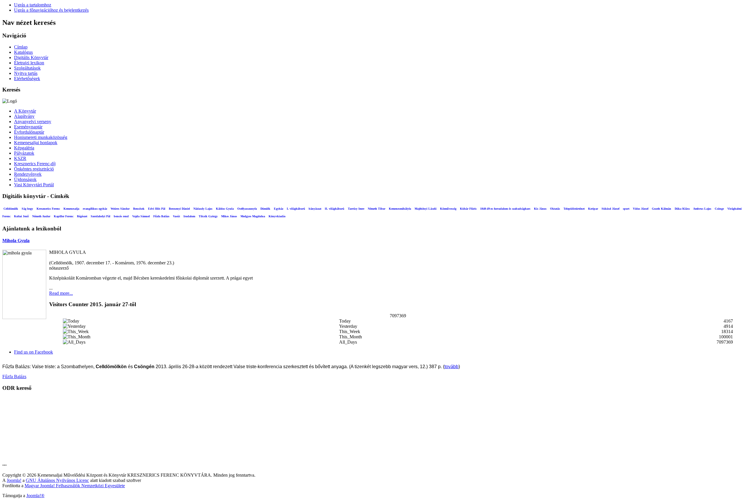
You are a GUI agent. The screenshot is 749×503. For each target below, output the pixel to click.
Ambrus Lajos (702, 208)
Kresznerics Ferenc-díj (35, 163)
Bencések (139, 208)
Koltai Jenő (21, 216)
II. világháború (334, 208)
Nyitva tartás (25, 73)
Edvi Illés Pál (156, 208)
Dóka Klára (682, 208)
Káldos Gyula (225, 208)
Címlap (21, 46)
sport (626, 208)
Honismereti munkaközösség (40, 137)
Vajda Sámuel (141, 216)
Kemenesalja (71, 208)
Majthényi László (426, 208)
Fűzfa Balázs (161, 216)
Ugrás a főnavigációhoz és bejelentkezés (51, 10)
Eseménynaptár (28, 126)
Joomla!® (35, 495)
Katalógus (23, 52)
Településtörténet (574, 208)
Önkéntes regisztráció (34, 168)
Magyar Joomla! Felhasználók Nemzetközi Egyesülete (75, 485)
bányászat (315, 208)
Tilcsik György (208, 216)
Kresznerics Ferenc (48, 208)
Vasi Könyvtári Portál (34, 184)
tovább (451, 366)
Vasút (176, 216)
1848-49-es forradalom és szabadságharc (505, 208)
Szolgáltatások (27, 68)
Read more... (61, 293)
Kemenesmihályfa (400, 208)
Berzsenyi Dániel (179, 208)
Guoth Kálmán (661, 208)
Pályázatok (24, 153)
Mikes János (229, 216)
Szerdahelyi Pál (100, 216)
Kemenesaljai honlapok (35, 142)
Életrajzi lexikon (29, 62)
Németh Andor (41, 216)
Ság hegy (27, 208)
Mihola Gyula (16, 240)
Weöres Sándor (120, 208)
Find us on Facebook (33, 351)
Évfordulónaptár (29, 132)
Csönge (719, 208)
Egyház (278, 208)
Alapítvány (24, 116)
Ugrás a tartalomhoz (32, 4)
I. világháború (296, 208)
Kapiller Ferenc (63, 216)
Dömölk (265, 208)
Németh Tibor (376, 208)
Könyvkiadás (277, 216)
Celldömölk (11, 208)
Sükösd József (610, 208)
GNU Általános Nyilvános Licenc (57, 480)
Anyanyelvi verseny (32, 121)
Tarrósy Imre (356, 208)
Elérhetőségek (27, 78)
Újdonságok (25, 179)
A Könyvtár (25, 110)
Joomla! (14, 480)
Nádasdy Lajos (202, 208)
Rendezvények (28, 174)
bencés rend (121, 216)
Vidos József (640, 208)
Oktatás (555, 208)
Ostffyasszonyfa (247, 208)
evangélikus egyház (95, 208)
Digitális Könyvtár (31, 57)
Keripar (593, 208)
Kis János (540, 208)
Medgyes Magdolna (252, 216)
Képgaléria (24, 147)
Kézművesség (448, 208)
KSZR (20, 158)
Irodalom (189, 216)
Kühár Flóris (468, 208)
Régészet (82, 216)
